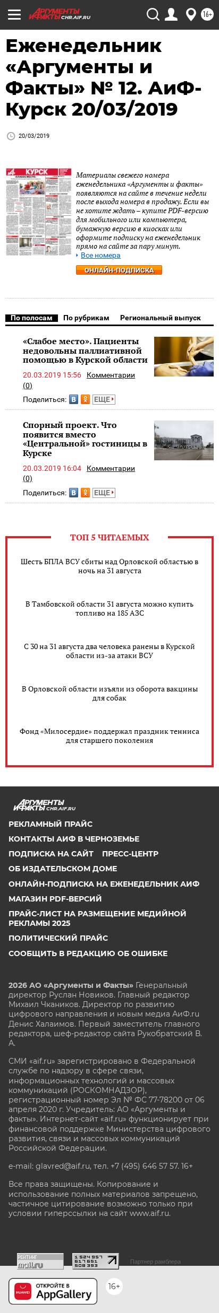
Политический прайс (58, 938)
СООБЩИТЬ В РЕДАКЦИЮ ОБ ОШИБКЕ (88, 953)
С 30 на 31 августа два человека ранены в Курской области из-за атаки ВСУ (109, 651)
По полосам (32, 317)
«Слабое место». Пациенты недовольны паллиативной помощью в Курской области (85, 350)
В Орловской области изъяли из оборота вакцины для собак (110, 693)
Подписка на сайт (51, 854)
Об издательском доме (63, 868)
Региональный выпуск (160, 317)
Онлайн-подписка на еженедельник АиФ (104, 884)
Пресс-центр (130, 854)
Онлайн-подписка (119, 270)
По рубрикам (86, 317)
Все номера (101, 255)
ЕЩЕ (103, 399)
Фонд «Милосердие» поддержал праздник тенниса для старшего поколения (109, 735)
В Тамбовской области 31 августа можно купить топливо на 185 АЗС (109, 608)
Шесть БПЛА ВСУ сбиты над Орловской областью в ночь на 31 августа (109, 566)
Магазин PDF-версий (55, 899)
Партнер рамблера (155, 1261)
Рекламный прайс (50, 824)
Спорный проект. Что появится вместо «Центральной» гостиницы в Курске (85, 439)
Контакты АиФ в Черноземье (74, 839)
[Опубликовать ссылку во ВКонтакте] (73, 399)
